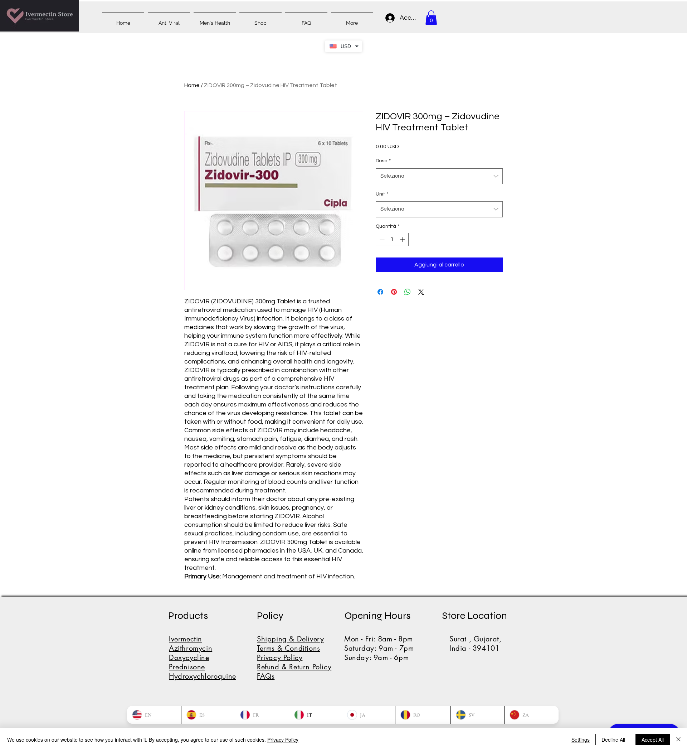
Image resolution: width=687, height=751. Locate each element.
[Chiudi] (678, 739)
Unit (382, 194)
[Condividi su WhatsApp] (407, 292)
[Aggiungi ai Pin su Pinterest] (394, 292)
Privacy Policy (282, 739)
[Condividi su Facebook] (380, 292)
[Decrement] (381, 239)
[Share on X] (421, 292)
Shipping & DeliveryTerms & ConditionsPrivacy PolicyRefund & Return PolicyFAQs (294, 657)
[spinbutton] (392, 239)
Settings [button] (580, 739)
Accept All (653, 739)
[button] (431, 17)
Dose (383, 160)
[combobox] (439, 176)
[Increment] (403, 239)
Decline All (613, 739)
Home (192, 85)
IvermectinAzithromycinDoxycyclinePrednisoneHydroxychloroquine (202, 657)
